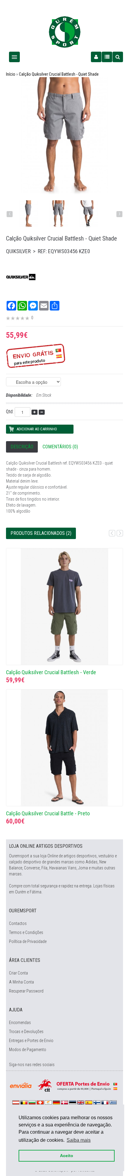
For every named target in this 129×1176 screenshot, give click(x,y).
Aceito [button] (66, 1155)
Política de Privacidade (27, 941)
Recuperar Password (26, 991)
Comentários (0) (60, 447)
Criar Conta (18, 973)
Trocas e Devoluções (26, 1031)
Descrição (21, 447)
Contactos (18, 923)
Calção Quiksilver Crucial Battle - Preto (48, 813)
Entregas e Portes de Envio (31, 1040)
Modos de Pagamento (27, 1049)
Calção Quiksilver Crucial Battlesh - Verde (51, 672)
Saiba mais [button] (79, 1140)
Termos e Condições (26, 932)
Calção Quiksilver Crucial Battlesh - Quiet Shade (59, 74)
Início (10, 74)
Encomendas (20, 1022)
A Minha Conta (21, 982)
